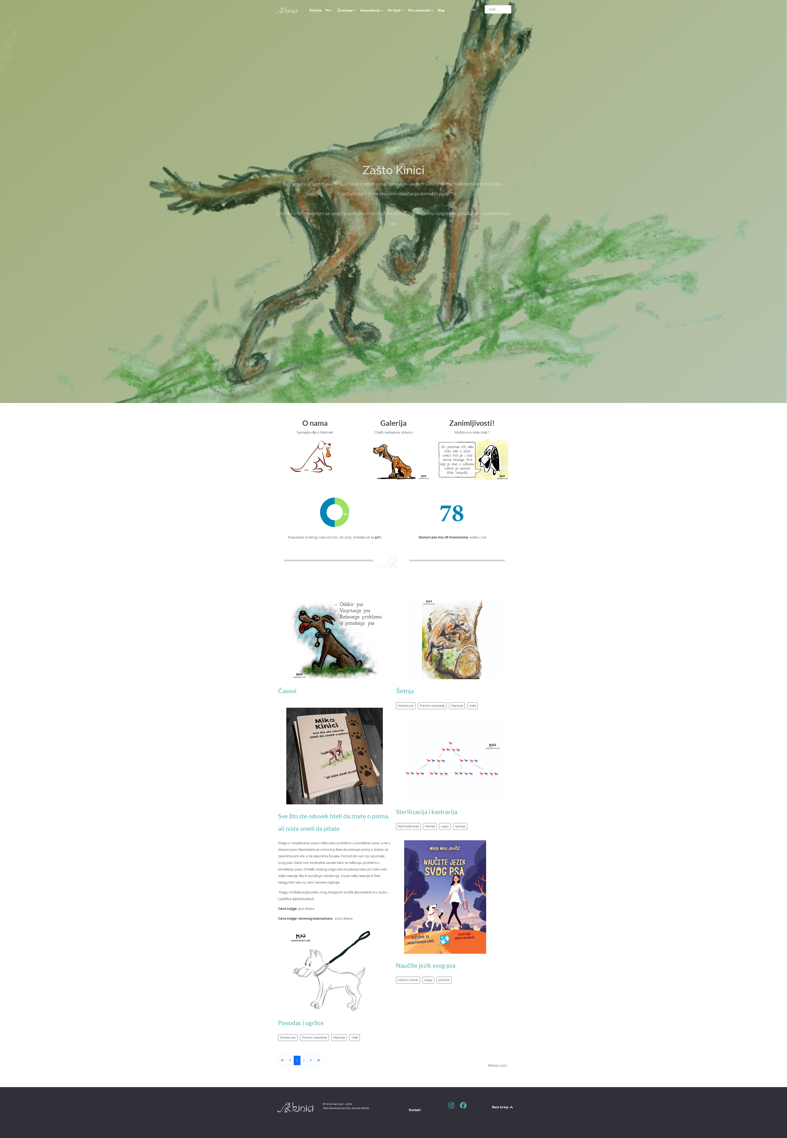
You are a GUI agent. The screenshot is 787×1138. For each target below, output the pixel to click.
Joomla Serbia (360, 1108)
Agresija (460, 826)
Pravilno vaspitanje (314, 1037)
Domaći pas (288, 1037)
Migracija (339, 1037)
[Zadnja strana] (318, 1060)
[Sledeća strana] (310, 1060)
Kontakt (415, 1110)
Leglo (445, 826)
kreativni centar (408, 980)
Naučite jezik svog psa (425, 965)
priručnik (444, 980)
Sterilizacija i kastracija (426, 811)
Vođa (354, 1037)
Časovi (287, 690)
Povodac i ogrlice (301, 1022)
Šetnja (405, 690)
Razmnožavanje (408, 826)
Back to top (500, 1107)
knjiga (428, 980)
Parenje (430, 826)
